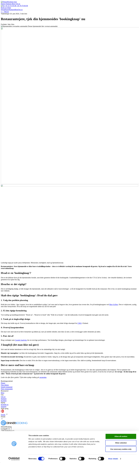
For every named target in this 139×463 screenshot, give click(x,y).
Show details (113, 459)
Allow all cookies (120, 436)
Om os (18, 4)
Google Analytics (21, 340)
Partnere (9, 4)
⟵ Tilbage (5, 12)
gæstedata (42, 377)
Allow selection (121, 443)
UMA (80, 323)
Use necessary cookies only (120, 449)
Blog (14, 4)
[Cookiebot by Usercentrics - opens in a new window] (14, 458)
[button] (69, 417)
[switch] (62, 458)
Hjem (3, 10)
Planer (3, 4)
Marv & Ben (113, 304)
